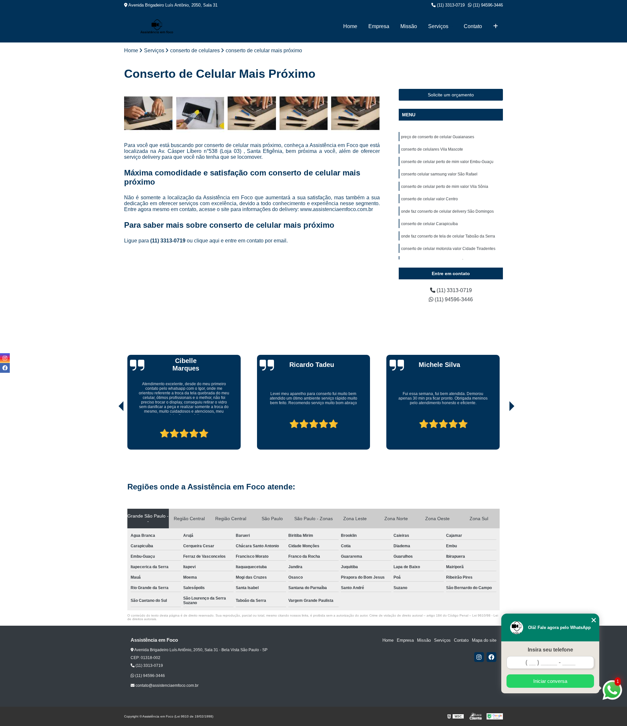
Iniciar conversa (550, 681)
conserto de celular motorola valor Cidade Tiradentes (448, 248)
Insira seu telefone (550, 649)
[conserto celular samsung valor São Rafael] (304, 113)
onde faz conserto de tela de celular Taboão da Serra (448, 236)
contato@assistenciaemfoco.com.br (167, 685)
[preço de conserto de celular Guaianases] (148, 113)
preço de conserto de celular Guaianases (437, 137)
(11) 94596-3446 (487, 5)
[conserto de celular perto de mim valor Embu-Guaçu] (252, 113)
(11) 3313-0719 (450, 5)
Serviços (438, 26)
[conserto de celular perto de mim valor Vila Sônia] (355, 113)
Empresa (378, 26)
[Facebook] (491, 657)
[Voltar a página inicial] (156, 26)
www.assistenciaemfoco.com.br (336, 209)
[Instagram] (479, 657)
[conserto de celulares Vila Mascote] (200, 113)
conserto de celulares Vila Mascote (432, 149)
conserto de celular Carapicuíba (429, 224)
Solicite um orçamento (451, 94)
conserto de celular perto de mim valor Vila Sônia (444, 186)
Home (350, 26)
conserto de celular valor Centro (429, 199)
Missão (408, 26)
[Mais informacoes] (495, 26)
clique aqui (206, 240)
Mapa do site (484, 640)
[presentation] (112, 431)
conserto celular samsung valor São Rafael (439, 174)
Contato (473, 26)
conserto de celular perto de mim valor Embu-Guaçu (447, 161)
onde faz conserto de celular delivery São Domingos (447, 211)
